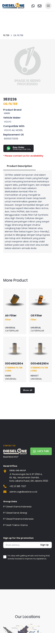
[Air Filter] (14, 292)
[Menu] (48, 6)
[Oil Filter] (40, 292)
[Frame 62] (27, 66)
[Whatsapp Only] (27, 148)
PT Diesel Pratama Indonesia (18, 518)
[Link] (33, 5)
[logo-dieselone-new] (13, 6)
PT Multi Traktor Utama (15, 525)
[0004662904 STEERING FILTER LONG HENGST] (40, 340)
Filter (6, 35)
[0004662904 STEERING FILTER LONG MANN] (14, 340)
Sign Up (44, 544)
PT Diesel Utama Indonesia (17, 506)
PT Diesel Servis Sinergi (15, 512)
